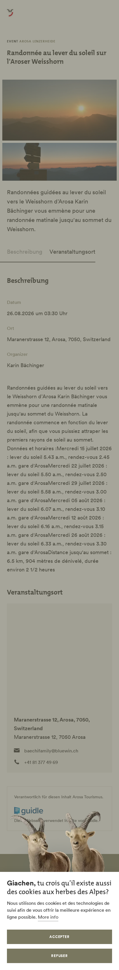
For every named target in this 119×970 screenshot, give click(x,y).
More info (48, 917)
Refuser (59, 956)
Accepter (59, 937)
